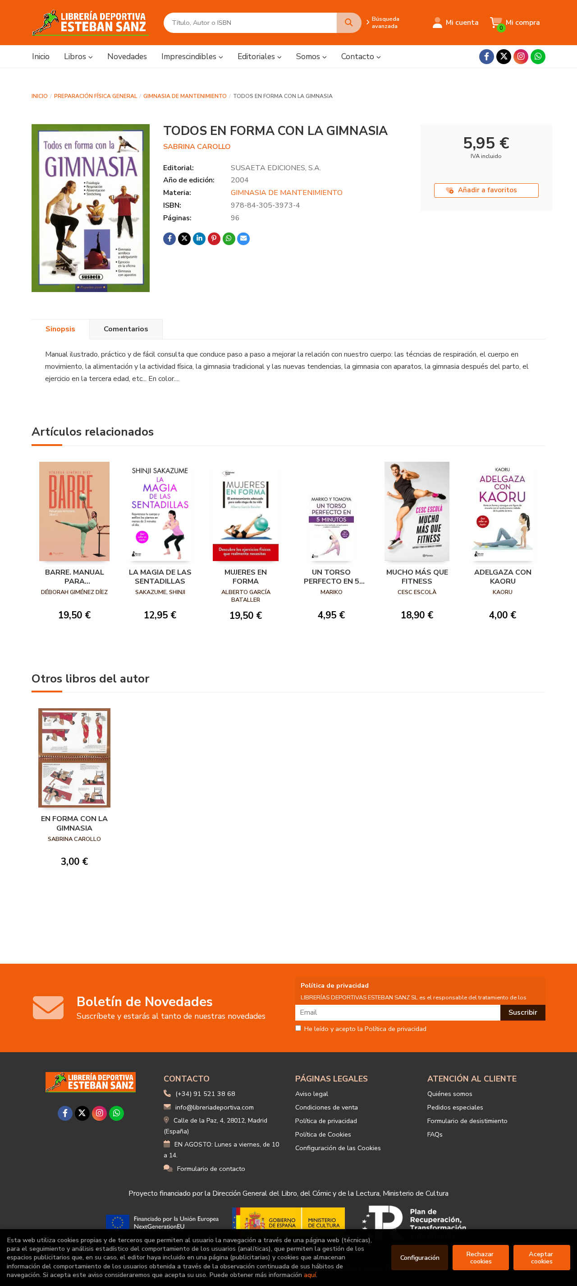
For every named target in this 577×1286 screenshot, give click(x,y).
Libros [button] (76, 56)
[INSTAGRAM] (520, 56)
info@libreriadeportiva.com (214, 1107)
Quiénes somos (449, 1093)
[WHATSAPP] (538, 56)
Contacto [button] (358, 56)
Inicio (40, 96)
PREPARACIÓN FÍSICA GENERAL (95, 96)
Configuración (420, 1257)
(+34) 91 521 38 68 (205, 1093)
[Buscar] (349, 23)
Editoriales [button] (257, 56)
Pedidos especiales (455, 1107)
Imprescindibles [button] (190, 56)
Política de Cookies (323, 1134)
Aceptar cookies (542, 1257)
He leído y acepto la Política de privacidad (365, 1029)
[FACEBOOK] (486, 56)
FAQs (435, 1134)
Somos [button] (309, 56)
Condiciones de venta (326, 1107)
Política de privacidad (326, 1120)
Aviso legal (311, 1093)
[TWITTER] (503, 56)
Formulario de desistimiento (467, 1120)
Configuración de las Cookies (338, 1147)
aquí (310, 1274)
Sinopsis (60, 329)
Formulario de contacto (211, 1168)
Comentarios (126, 329)
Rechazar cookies (480, 1257)
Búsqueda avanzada (385, 22)
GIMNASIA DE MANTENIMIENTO (185, 96)
